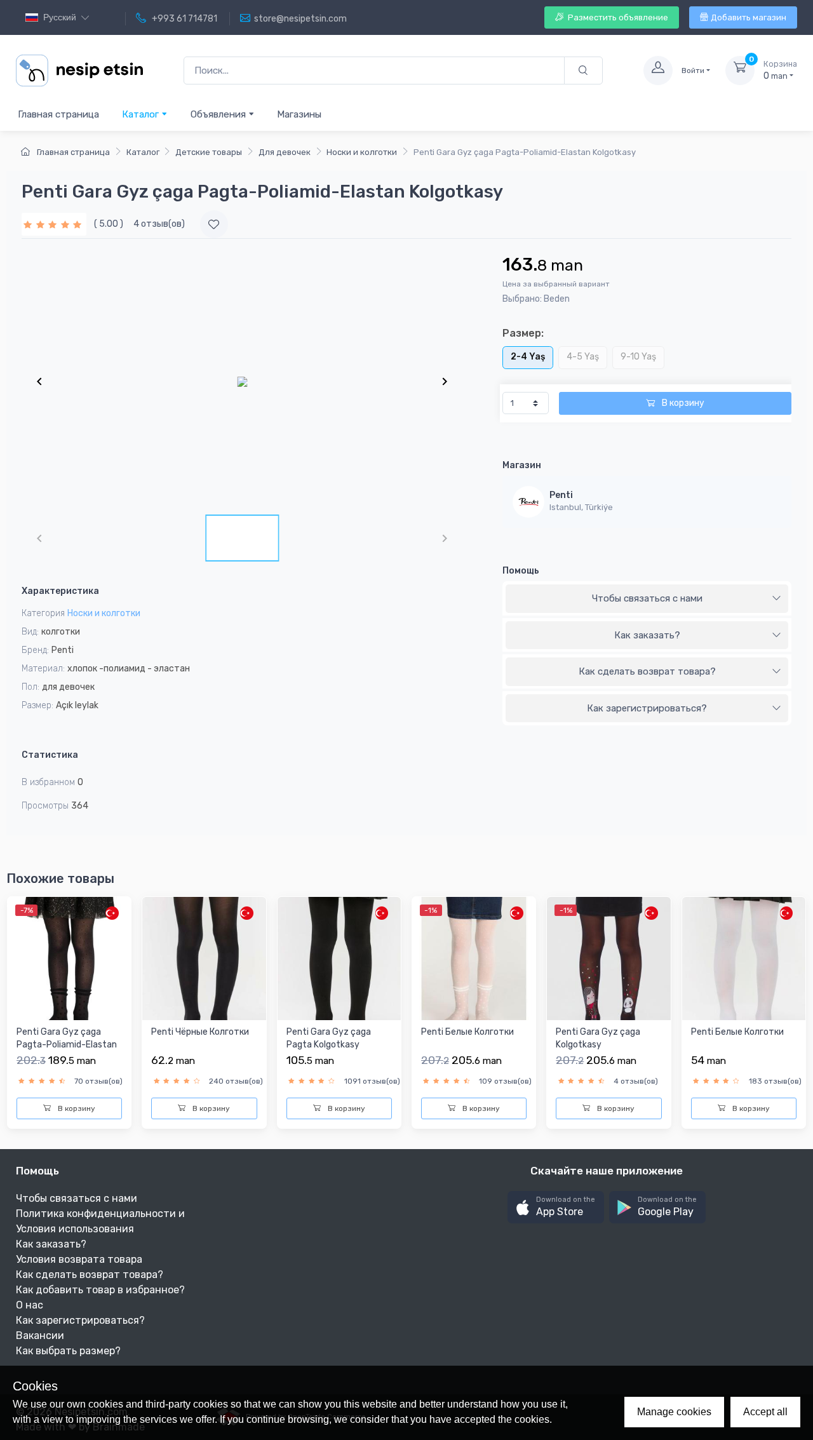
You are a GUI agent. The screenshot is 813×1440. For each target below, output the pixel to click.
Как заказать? (647, 635)
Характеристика (60, 591)
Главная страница (58, 114)
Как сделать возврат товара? (647, 671)
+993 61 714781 (183, 18)
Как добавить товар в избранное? (100, 1290)
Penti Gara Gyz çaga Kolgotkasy (598, 1038)
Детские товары (208, 152)
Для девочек (285, 152)
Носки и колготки (361, 152)
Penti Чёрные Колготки (200, 1031)
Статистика (50, 755)
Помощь (520, 570)
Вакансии (40, 1335)
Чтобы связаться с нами (647, 598)
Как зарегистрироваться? (647, 708)
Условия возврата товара (79, 1259)
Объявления (219, 114)
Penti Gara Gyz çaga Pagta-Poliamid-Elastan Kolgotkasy (67, 1044)
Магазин (521, 465)
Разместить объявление (617, 17)
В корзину (682, 403)
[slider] (54, 224)
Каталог (141, 114)
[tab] (647, 599)
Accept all (765, 1411)
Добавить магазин (748, 17)
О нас (29, 1305)
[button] (555, 1207)
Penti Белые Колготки (467, 1031)
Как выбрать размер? (68, 1351)
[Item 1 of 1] (242, 381)
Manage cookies (674, 1411)
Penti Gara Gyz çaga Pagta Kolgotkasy (328, 1038)
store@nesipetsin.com (300, 18)
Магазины (299, 114)
